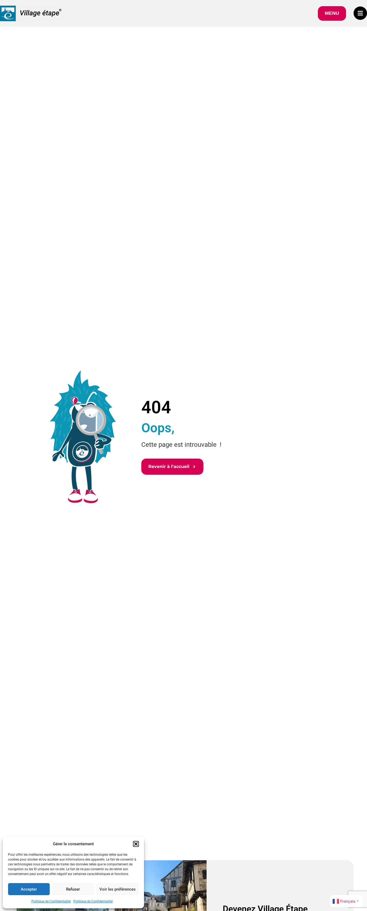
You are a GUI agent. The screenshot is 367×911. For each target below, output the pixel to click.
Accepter (29, 889)
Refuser (73, 889)
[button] (136, 844)
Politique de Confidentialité (51, 901)
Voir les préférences (117, 889)
